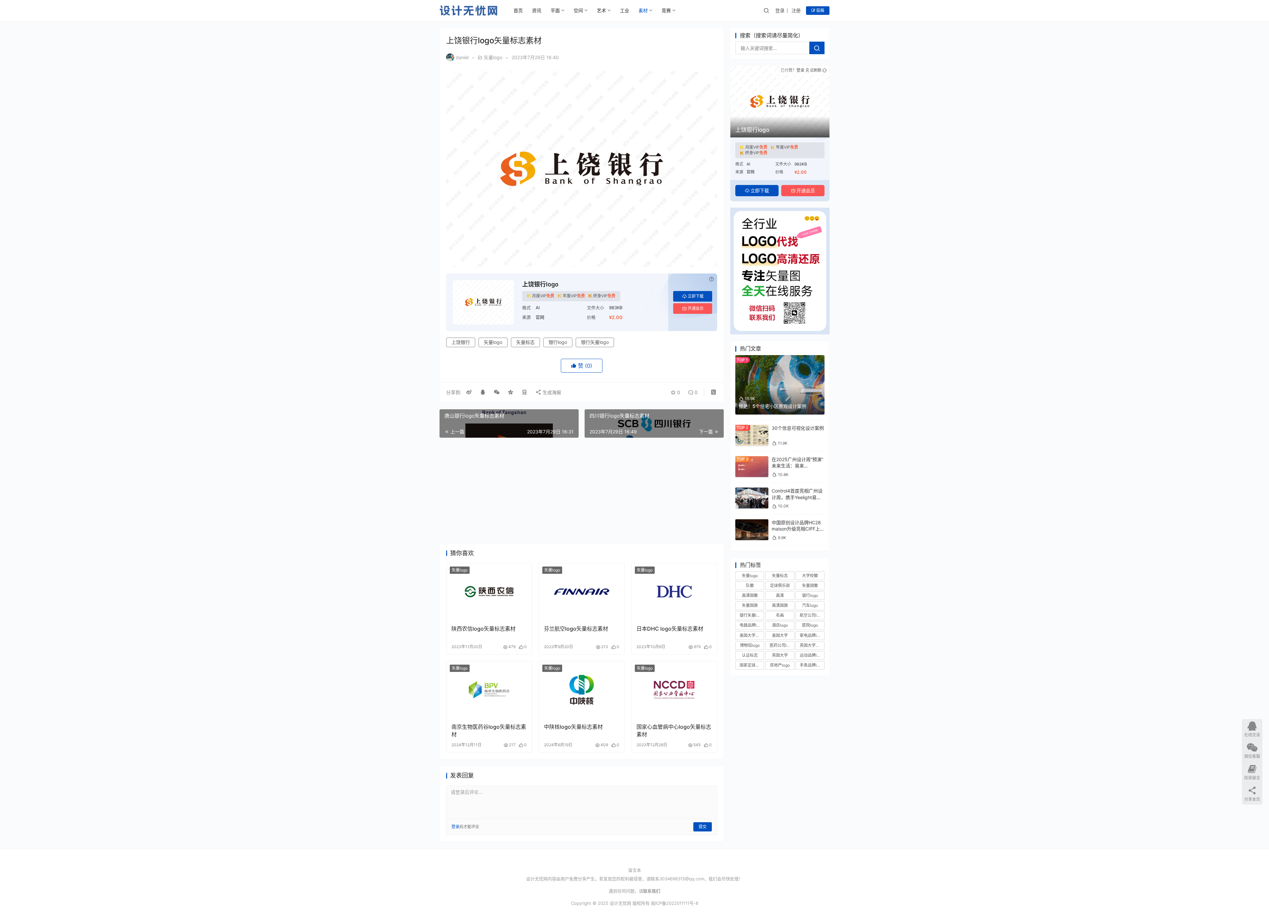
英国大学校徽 (812, 645)
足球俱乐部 (780, 585)
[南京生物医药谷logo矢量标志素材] (489, 689)
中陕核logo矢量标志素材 (573, 726)
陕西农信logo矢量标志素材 (483, 628)
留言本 (634, 870)
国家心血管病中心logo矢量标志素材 (673, 730)
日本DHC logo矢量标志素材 (669, 628)
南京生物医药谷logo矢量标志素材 (488, 730)
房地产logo (780, 665)
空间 (578, 10)
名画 (780, 615)
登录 (780, 10)
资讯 (536, 10)
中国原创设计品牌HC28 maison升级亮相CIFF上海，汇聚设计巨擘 (796, 529)
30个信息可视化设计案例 (798, 428)
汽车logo (810, 605)
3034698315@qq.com (681, 878)
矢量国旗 (750, 605)
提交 (703, 826)
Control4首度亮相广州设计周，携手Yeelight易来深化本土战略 (797, 497)
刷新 (818, 70)
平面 (555, 10)
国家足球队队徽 (752, 665)
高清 (780, 595)
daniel (462, 57)
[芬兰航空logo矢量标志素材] (581, 591)
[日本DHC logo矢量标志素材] (674, 591)
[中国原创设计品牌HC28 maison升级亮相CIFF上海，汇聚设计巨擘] (751, 522)
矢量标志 (525, 342)
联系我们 (651, 891)
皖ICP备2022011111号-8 (674, 903)
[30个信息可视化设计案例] (751, 428)
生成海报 (551, 392)
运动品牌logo (812, 655)
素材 (643, 10)
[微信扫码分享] (496, 392)
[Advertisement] (582, 490)
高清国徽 (750, 595)
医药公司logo (781, 645)
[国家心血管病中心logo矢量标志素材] (674, 689)
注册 (796, 10)
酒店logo (780, 625)
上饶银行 (460, 342)
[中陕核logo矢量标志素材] (581, 689)
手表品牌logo (812, 665)
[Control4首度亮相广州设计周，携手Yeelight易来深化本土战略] (751, 491)
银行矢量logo (595, 342)
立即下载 (696, 296)
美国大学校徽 (751, 635)
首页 (518, 10)
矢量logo (493, 57)
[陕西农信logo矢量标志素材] (489, 591)
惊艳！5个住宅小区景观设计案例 (772, 406)
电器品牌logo (751, 625)
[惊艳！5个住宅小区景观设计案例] (780, 358)
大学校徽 (810, 575)
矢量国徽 (810, 585)
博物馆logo (750, 645)
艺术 (601, 10)
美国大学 (780, 635)
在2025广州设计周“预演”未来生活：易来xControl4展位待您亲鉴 (797, 466)
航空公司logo (812, 615)
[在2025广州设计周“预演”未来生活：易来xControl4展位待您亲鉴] (751, 459)
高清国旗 (780, 605)
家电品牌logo (812, 635)
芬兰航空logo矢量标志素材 (576, 628)
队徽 (750, 585)
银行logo (558, 342)
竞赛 (666, 10)
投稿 (819, 10)
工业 (624, 10)
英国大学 (780, 655)
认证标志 (750, 655)
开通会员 (696, 308)
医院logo (810, 625)
